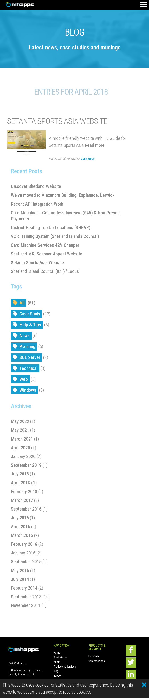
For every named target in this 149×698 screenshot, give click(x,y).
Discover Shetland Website (36, 186)
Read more (95, 145)
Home (57, 652)
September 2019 (26, 465)
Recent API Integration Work (37, 204)
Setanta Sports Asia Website (57, 121)
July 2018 (20, 474)
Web (23, 379)
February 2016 (24, 544)
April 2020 (20, 447)
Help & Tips (30, 324)
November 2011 (25, 605)
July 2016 (20, 517)
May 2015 (20, 570)
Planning (27, 346)
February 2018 (24, 491)
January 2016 (23, 553)
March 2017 (22, 500)
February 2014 (24, 588)
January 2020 (23, 456)
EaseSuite (94, 656)
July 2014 (20, 579)
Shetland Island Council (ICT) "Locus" (45, 271)
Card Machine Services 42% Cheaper (45, 245)
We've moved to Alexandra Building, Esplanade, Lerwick (63, 195)
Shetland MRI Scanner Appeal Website (46, 254)
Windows (27, 390)
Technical (28, 368)
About (57, 661)
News (24, 335)
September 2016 (26, 509)
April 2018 (20, 483)
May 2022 (20, 421)
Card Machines (96, 660)
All (21, 303)
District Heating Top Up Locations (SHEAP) (50, 227)
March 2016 (22, 535)
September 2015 (26, 561)
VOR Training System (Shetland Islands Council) (55, 236)
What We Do (60, 657)
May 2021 (20, 430)
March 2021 (22, 439)
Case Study (87, 158)
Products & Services (65, 666)
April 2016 (20, 526)
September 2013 (26, 596)
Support (58, 675)
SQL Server (29, 357)
